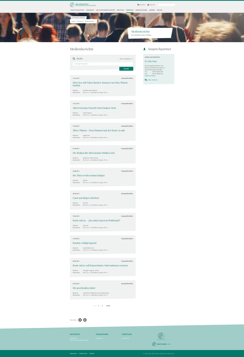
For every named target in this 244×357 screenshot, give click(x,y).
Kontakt (91, 353)
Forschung (127, 334)
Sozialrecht (73, 338)
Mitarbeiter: (76, 92)
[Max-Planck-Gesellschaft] (161, 336)
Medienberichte (89, 21)
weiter (108, 306)
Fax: (146, 74)
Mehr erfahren (153, 80)
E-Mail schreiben (150, 76)
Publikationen (102, 334)
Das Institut (75, 334)
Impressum (73, 353)
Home (73, 21)
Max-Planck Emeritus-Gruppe (79, 340)
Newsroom (80, 21)
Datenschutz (83, 353)
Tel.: (146, 72)
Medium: (75, 90)
